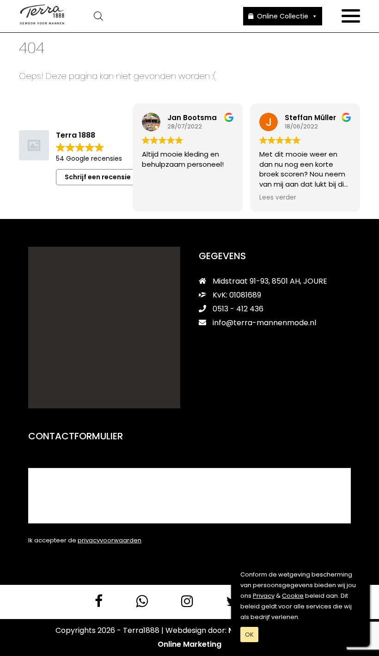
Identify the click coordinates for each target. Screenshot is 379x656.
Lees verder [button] (277, 198)
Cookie (293, 595)
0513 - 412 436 (237, 309)
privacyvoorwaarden (109, 540)
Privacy (264, 595)
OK (249, 634)
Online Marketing (189, 644)
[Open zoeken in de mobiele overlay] (154, 16)
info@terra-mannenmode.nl (264, 322)
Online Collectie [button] (282, 16)
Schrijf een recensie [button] (98, 177)
